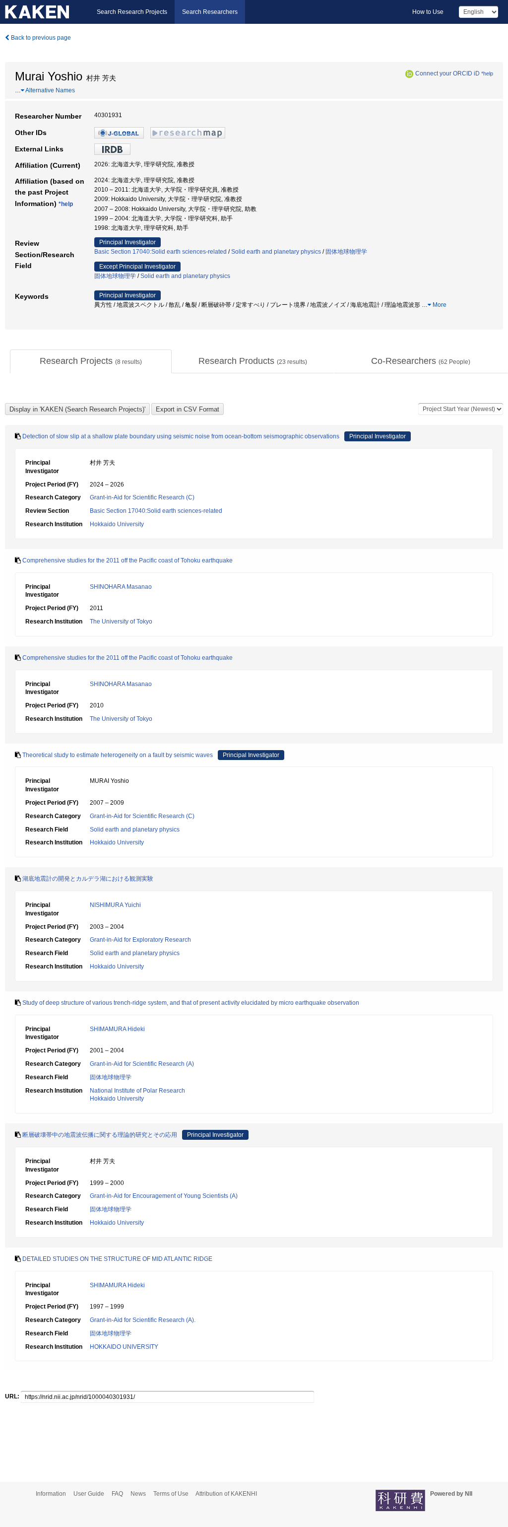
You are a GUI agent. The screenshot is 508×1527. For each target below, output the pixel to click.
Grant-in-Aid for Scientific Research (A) (142, 1063)
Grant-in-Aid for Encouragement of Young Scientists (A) (164, 1195)
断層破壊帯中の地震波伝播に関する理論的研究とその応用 (99, 1134)
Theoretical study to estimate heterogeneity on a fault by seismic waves (117, 755)
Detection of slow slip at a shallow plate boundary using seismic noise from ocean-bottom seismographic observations (180, 436)
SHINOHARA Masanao (121, 586)
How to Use (428, 11)
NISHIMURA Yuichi (115, 905)
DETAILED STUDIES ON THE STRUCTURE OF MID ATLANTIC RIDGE (117, 1258)
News (138, 1493)
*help (487, 73)
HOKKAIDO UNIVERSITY (124, 1346)
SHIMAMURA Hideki (117, 1029)
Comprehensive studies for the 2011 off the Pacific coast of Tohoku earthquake (127, 560)
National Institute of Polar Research (137, 1090)
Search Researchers (210, 11)
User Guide (88, 1493)
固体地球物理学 (346, 251)
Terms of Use (171, 1493)
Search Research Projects (132, 11)
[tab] (91, 361)
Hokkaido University (117, 524)
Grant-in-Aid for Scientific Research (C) (142, 497)
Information (51, 1493)
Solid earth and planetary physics (276, 251)
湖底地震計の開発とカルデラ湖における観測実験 (87, 878)
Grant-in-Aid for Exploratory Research (140, 939)
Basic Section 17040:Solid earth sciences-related (160, 251)
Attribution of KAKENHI (226, 1493)
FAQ (117, 1493)
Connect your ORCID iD (447, 73)
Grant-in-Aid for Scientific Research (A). (142, 1320)
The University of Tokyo (121, 621)
